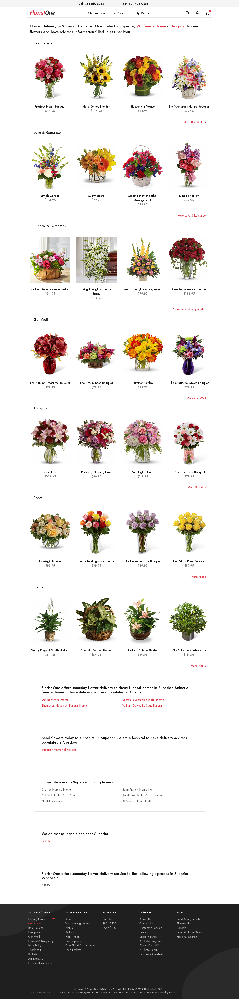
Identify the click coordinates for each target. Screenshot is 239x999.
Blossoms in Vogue (143, 106)
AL (79, 989)
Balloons (70, 932)
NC (69, 992)
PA (117, 992)
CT (98, 989)
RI (120, 992)
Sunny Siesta (96, 196)
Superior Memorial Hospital (59, 750)
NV (92, 992)
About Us (145, 919)
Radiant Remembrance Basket (50, 289)
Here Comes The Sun (96, 106)
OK (109, 992)
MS (61, 992)
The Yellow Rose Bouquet (189, 561)
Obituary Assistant (151, 954)
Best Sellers (35, 928)
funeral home (155, 26)
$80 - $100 (109, 923)
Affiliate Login (148, 950)
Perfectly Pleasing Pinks (96, 472)
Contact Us (146, 923)
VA (141, 992)
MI (151, 989)
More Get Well (196, 398)
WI (138, 26)
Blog (166, 992)
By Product (120, 13)
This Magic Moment (50, 561)
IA (119, 989)
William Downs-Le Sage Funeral (142, 705)
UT (137, 992)
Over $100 (109, 928)
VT (144, 992)
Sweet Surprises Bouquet (189, 472)
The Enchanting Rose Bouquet (96, 561)
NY (96, 992)
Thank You (34, 950)
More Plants (198, 666)
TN (130, 992)
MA (140, 989)
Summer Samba (143, 383)
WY (161, 992)
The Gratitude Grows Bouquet (189, 383)
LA (136, 989)
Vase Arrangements (77, 923)
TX (134, 992)
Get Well (34, 937)
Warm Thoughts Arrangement (143, 289)
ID (121, 989)
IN (126, 989)
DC (102, 989)
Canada (181, 928)
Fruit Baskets (73, 950)
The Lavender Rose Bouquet (142, 561)
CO (94, 989)
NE (77, 992)
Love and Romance (40, 963)
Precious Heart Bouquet (50, 106)
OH (100, 992)
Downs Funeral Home (55, 700)
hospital (179, 26)
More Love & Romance (191, 215)
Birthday (33, 954)
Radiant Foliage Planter (143, 650)
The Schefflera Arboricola (189, 650)
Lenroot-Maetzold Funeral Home (143, 700)
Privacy (144, 932)
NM (88, 992)
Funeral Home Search (190, 932)
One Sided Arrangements (81, 945)
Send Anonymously (188, 919)
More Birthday (197, 487)
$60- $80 (108, 919)
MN (155, 989)
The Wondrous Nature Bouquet (189, 106)
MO (160, 989)
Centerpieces (74, 941)
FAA (105, 992)
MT (65, 992)
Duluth (46, 841)
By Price (143, 13)
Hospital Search (187, 937)
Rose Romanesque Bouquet (189, 289)
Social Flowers (148, 937)
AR (82, 989)
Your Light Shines (143, 472)
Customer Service (150, 928)
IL (124, 989)
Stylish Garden (50, 196)
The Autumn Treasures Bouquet (50, 383)
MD (144, 989)
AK (75, 989)
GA (112, 989)
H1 (175, 992)
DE (105, 989)
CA (90, 989)
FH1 (171, 992)
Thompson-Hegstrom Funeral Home (64, 705)
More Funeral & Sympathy (189, 309)
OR (113, 992)
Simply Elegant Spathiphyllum (50, 650)
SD (126, 992)
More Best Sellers (194, 122)
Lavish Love (50, 472)
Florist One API (149, 945)
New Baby (34, 945)
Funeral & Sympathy (40, 941)
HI (116, 989)
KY (133, 989)
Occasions (96, 13)
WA (149, 992)
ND (73, 992)
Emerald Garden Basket (96, 650)
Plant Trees (72, 937)
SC (122, 992)
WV (157, 992)
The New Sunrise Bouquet (96, 383)
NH (81, 992)
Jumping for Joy (189, 196)
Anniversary (35, 959)
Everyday (34, 932)
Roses (69, 919)
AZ (86, 989)
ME (148, 989)
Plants (69, 928)
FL (109, 989)
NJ (85, 992)
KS (129, 989)
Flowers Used (185, 923)
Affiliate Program (150, 941)
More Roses (198, 577)
